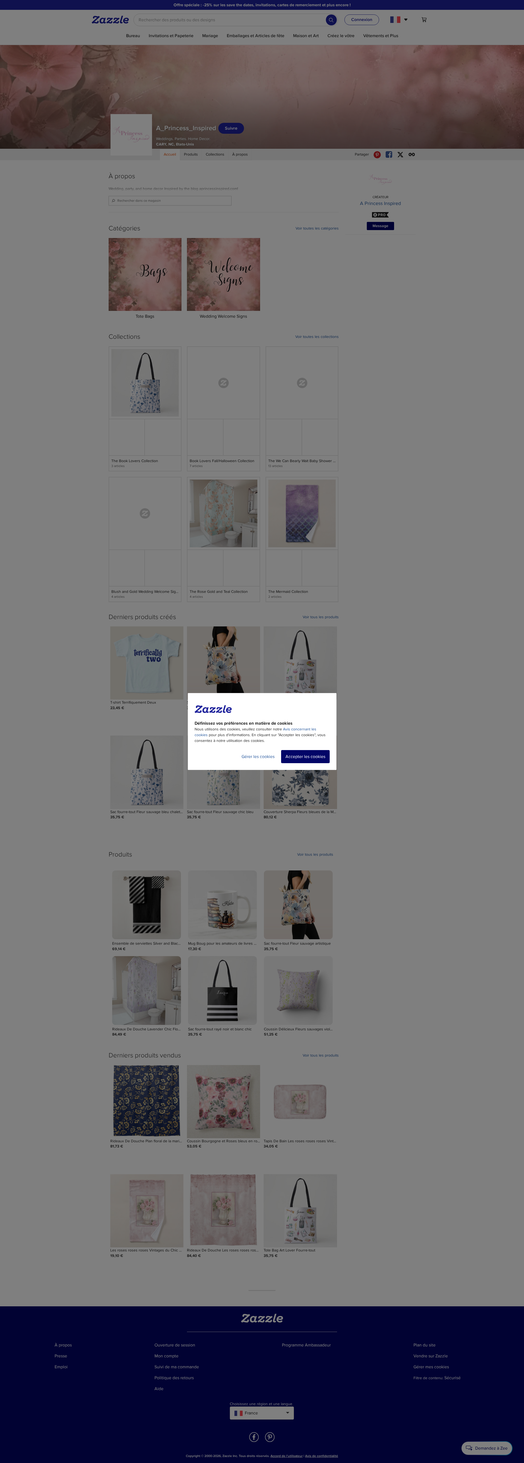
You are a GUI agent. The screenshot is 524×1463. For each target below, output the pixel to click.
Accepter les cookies (305, 756)
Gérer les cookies (258, 756)
